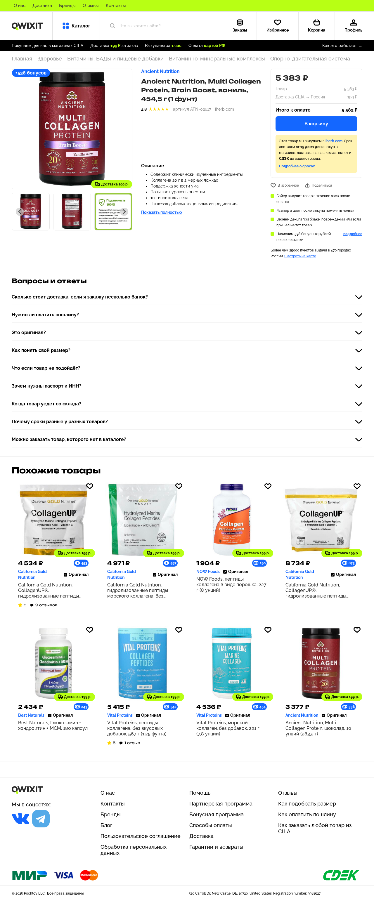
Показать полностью (161, 212)
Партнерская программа (220, 804)
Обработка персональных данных (134, 850)
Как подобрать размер (307, 804)
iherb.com (224, 109)
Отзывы (91, 5)
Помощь (199, 793)
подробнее (352, 234)
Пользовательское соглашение (141, 836)
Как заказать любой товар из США (315, 828)
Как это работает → (342, 45)
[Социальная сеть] (20, 818)
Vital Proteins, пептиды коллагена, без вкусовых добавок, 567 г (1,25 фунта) (137, 728)
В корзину (316, 123)
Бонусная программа (216, 814)
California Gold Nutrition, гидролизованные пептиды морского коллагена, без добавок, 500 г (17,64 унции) (138, 590)
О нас (19, 5)
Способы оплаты (210, 825)
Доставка (42, 5)
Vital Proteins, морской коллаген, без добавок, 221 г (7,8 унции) (227, 728)
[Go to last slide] (20, 212)
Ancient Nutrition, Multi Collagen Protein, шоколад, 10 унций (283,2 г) (318, 728)
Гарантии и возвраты (216, 847)
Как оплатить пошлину (307, 814)
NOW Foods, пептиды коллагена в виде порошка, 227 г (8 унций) (231, 584)
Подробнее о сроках (297, 166)
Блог (106, 825)
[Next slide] (124, 212)
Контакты (116, 5)
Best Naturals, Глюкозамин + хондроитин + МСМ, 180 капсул (53, 725)
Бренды (67, 5)
